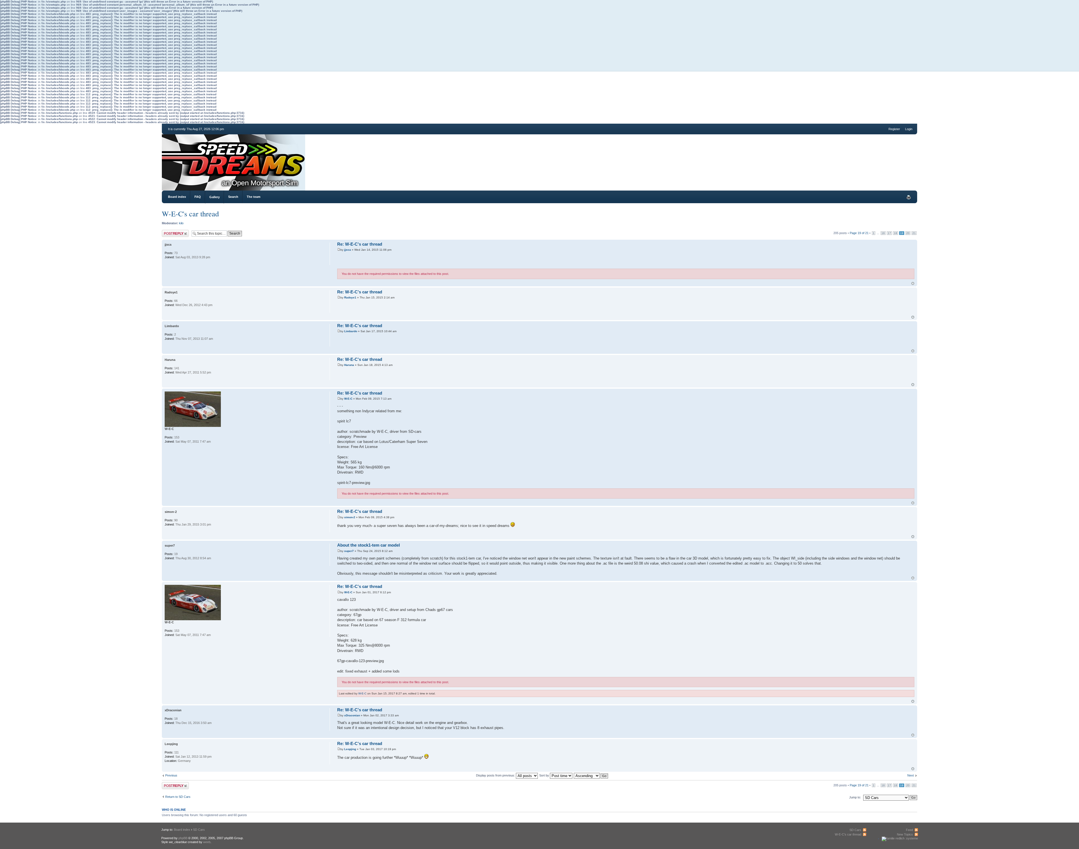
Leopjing (350, 749)
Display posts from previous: (496, 775)
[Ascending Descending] (591, 775)
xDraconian (352, 715)
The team (253, 196)
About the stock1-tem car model (368, 545)
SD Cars (199, 829)
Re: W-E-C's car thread (359, 244)
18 (895, 233)
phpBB (182, 838)
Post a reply (170, 231)
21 (914, 233)
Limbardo (350, 331)
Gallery (214, 197)
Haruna (349, 364)
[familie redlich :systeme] (900, 838)
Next (910, 775)
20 (908, 233)
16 (883, 233)
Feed (909, 830)
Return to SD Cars (178, 796)
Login (908, 129)
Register (894, 129)
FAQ (197, 196)
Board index (177, 196)
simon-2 (349, 517)
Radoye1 (350, 297)
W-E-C (348, 398)
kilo (181, 223)
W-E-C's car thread (190, 213)
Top (912, 283)
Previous (171, 775)
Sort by (544, 775)
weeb (206, 842)
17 (889, 233)
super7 (349, 551)
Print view (908, 197)
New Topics (905, 834)
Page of (859, 233)
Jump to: (855, 797)
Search (233, 196)
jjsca (347, 249)
